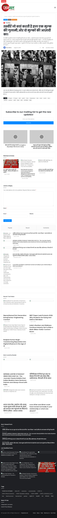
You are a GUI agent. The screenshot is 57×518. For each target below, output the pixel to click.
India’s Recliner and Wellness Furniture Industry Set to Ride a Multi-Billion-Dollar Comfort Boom (41, 328)
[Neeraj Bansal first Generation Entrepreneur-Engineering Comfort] (15, 307)
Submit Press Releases (6, 506)
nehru (49, 98)
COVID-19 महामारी (34, 493)
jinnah (41, 98)
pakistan (5, 100)
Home (5, 16)
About (38, 513)
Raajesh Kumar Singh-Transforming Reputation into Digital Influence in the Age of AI (14, 343)
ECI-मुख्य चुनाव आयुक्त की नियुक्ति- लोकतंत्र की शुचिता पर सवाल (10, 171)
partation (10, 100)
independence (32, 98)
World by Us (14, 19)
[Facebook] (50, 515)
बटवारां (21, 100)
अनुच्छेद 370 (31, 496)
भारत (42, 496)
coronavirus (24, 491)
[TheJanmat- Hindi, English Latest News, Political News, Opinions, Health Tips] (8, 7)
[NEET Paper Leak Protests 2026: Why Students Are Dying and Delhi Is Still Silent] (42, 307)
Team (42, 513)
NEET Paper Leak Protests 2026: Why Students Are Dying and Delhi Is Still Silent (41, 317)
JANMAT (10, 16)
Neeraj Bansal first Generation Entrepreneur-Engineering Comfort (14, 317)
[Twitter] (51, 515)
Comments (46, 228)
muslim (44, 98)
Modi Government (9, 496)
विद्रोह (30, 100)
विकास (52, 496)
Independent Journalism (7, 504)
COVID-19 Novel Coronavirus (8, 493)
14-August (10, 98)
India (37, 98)
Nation (9, 19)
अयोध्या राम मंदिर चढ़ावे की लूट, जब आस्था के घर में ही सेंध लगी (46, 170)
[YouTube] (53, 515)
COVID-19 (39, 491)
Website (31, 213)
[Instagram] (55, 515)
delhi (20, 98)
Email (5, 213)
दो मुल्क (18, 100)
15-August (15, 98)
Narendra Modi (19, 496)
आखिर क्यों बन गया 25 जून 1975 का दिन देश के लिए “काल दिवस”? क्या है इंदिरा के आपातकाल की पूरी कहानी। (32, 233)
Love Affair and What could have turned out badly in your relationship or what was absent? (32, 265)
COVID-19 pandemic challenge (22, 493)
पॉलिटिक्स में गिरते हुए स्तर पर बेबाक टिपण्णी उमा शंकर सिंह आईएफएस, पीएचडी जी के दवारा (33, 248)
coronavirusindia (31, 491)
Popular (10, 228)
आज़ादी (15, 100)
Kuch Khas (53, 513)
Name (5, 208)
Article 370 (17, 491)
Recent (28, 228)
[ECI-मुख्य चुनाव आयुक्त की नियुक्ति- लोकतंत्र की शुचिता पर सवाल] (11, 163)
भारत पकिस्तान (26, 100)
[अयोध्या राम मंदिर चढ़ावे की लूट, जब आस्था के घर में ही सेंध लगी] (46, 163)
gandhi (23, 98)
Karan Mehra (9, 47)
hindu (27, 98)
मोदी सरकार (47, 496)
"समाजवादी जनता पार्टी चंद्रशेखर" (7, 491)
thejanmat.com (24, 513)
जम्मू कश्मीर (38, 496)
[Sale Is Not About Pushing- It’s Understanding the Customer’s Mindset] (10, 478)
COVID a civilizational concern (46, 493)
